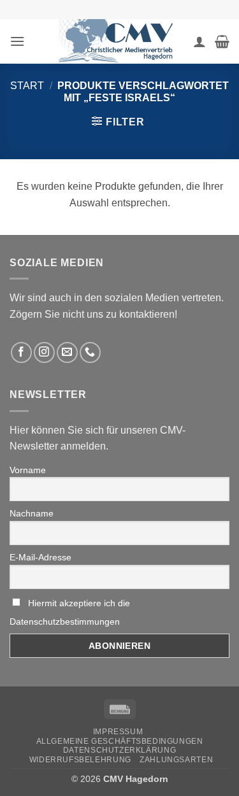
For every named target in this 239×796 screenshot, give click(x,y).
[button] (17, 41)
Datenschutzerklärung (119, 750)
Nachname (32, 513)
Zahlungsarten (176, 759)
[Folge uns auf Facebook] (21, 352)
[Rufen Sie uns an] (90, 352)
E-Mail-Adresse (40, 557)
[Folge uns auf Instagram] (44, 352)
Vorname (28, 470)
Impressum (118, 731)
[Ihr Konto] (199, 41)
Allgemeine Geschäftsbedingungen (119, 741)
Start (27, 85)
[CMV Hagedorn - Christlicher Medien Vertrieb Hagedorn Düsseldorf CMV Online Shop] (120, 41)
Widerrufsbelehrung (80, 759)
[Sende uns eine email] (67, 352)
